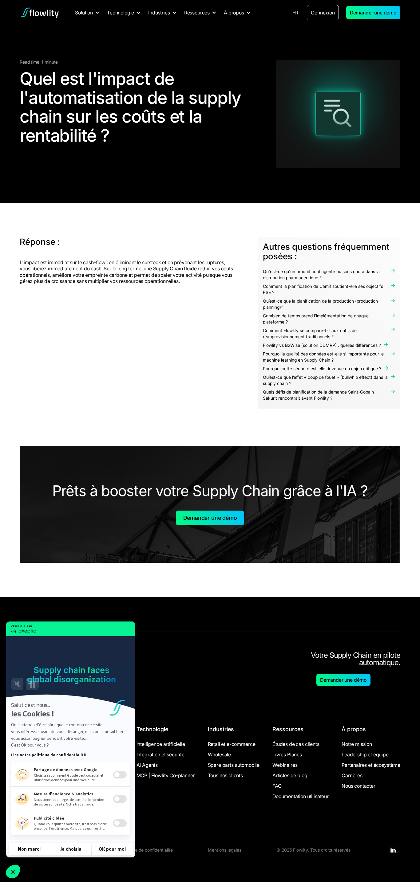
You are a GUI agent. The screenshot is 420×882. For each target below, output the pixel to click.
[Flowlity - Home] (40, 12)
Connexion (323, 13)
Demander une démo (373, 13)
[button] (87, 12)
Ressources (287, 729)
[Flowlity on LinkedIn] (393, 850)
